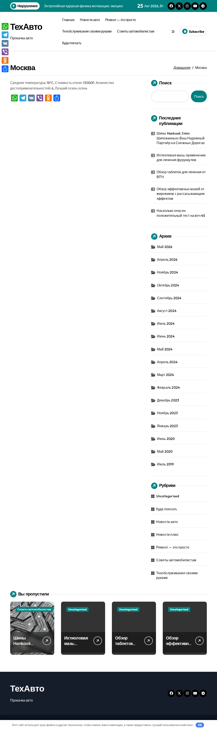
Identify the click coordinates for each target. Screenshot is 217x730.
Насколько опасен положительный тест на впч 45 (181, 212)
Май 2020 (165, 451)
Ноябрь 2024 (167, 272)
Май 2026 (164, 247)
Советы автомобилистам (135, 31)
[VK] (5, 43)
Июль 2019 (165, 464)
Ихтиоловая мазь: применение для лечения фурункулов (181, 157)
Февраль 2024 (168, 387)
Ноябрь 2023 (167, 413)
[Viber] (5, 52)
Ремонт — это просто (120, 20)
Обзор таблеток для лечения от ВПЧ (181, 174)
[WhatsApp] (5, 26)
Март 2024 (165, 375)
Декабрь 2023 (168, 400)
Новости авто (90, 20)
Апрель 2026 (167, 259)
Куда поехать (71, 43)
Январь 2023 (167, 426)
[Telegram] (5, 35)
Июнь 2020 (166, 439)
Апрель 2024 (167, 362)
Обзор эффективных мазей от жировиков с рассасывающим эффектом (180, 194)
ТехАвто (26, 26)
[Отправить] (5, 69)
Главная (68, 20)
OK (200, 725)
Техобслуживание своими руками (87, 31)
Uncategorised (167, 496)
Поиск (165, 82)
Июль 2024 (166, 323)
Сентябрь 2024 (169, 298)
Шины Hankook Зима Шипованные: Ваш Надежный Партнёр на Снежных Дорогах (181, 138)
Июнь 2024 (166, 336)
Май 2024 (165, 349)
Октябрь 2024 (168, 285)
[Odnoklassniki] (5, 60)
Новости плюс (167, 534)
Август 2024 (167, 311)
